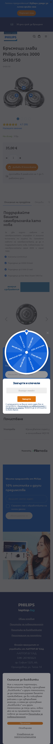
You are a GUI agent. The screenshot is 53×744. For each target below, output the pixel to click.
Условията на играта (15, 408)
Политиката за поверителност (31, 406)
